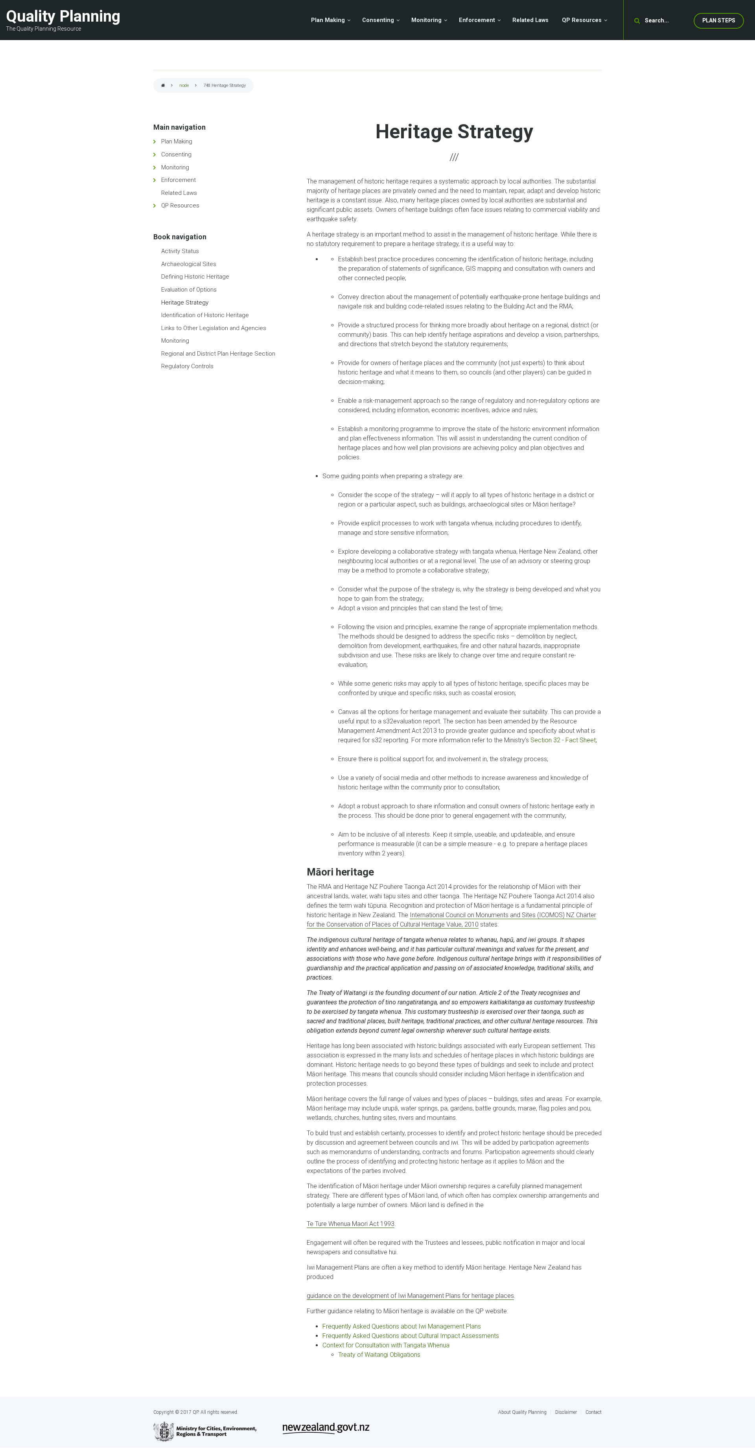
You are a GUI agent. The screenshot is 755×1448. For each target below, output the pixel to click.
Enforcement (178, 180)
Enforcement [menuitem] (477, 20)
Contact (594, 1412)
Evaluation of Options (189, 289)
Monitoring (175, 167)
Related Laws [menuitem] (530, 20)
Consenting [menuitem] (378, 20)
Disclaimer (566, 1412)
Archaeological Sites (188, 264)
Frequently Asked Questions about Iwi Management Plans (401, 1326)
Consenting (176, 154)
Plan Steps (718, 20)
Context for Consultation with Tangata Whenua (385, 1345)
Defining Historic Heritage (195, 276)
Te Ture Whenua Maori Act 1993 (350, 1224)
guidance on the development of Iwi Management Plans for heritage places (410, 1295)
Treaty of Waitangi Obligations (379, 1354)
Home (163, 86)
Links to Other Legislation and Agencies (213, 328)
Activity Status (180, 251)
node (184, 85)
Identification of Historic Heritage (205, 315)
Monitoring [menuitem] (426, 20)
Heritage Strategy (184, 302)
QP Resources (180, 205)
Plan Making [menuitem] (328, 20)
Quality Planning (63, 16)
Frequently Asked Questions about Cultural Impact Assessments (410, 1336)
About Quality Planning (522, 1412)
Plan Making (176, 141)
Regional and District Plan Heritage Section (218, 353)
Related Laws (179, 192)
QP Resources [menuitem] (582, 20)
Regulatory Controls (187, 366)
